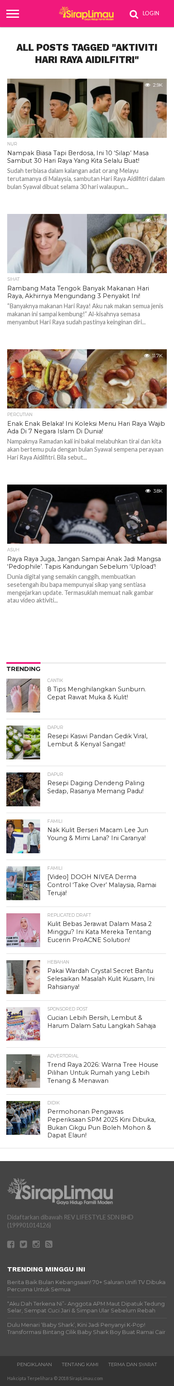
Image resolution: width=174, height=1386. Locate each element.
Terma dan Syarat (132, 1364)
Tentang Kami (80, 1364)
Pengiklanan (34, 1364)
